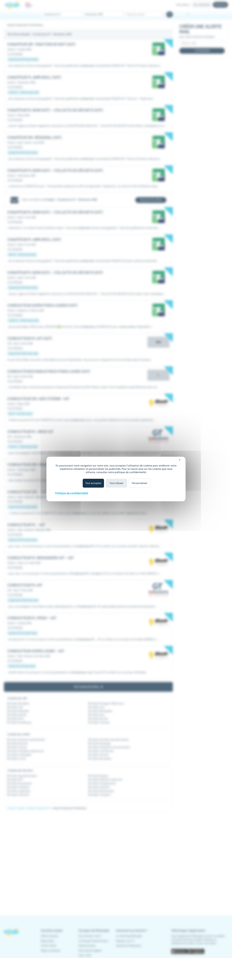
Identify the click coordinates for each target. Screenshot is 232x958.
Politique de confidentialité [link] (71, 493)
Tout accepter (93, 483)
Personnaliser (139, 483)
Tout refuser (116, 483)
